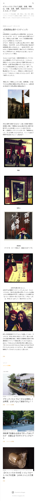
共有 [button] (4, 356)
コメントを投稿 (6, 365)
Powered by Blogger (20, 492)
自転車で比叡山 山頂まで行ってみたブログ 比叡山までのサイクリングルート (18, 435)
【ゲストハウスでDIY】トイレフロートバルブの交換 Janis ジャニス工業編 (18, 475)
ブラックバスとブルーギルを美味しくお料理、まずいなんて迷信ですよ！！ (18, 400)
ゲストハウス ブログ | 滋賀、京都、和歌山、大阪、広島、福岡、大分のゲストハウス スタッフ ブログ (18, 8)
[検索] (33, 3)
